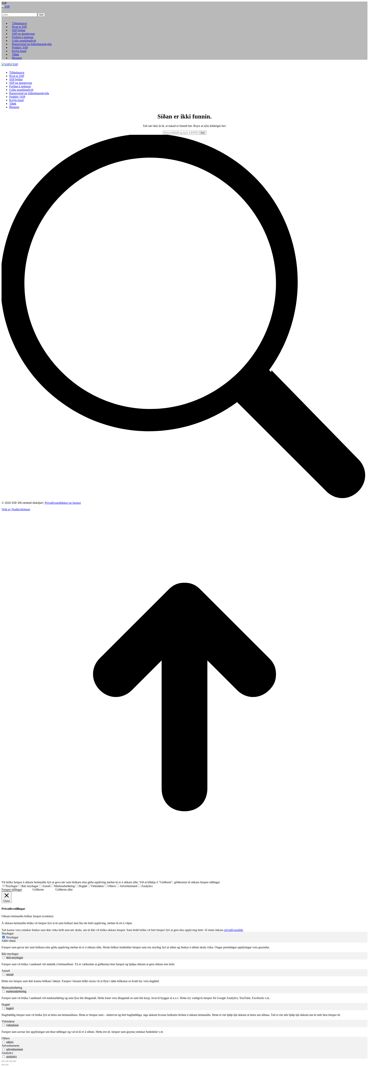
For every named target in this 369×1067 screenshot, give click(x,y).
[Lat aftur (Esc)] (3, 1061)
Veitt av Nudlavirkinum (16, 509)
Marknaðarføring (64, 886)
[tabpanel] (184, 947)
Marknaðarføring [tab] (12, 987)
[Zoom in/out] (14, 1061)
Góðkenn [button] (38, 889)
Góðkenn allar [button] (64, 889)
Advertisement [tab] (10, 1045)
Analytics (147, 886)
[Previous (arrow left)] (3, 1064)
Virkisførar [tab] (8, 1021)
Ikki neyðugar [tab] (10, 953)
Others (112, 886)
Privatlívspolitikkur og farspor (63, 502)
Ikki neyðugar (29, 886)
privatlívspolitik (233, 930)
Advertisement (128, 886)
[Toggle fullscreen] (10, 1061)
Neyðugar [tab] (8, 933)
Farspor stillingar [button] (12, 889)
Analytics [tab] (7, 1053)
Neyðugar (11, 886)
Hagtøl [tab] (6, 1004)
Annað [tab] (6, 970)
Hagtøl (83, 886)
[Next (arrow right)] (6, 1064)
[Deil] (6, 1061)
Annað (46, 886)
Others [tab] (6, 1038)
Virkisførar (97, 886)
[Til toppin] (184, 878)
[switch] (3, 957)
